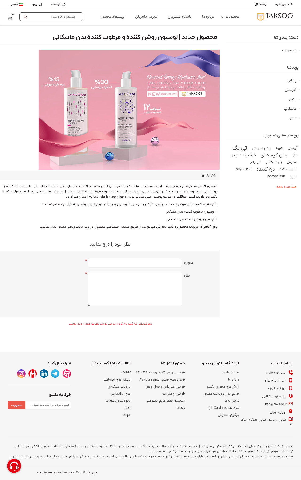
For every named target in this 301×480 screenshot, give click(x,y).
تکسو (292, 99)
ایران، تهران (278, 412)
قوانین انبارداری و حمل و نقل (165, 387)
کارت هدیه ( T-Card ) (223, 408)
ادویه (279, 148)
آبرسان (292, 148)
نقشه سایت (230, 372)
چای (294, 155)
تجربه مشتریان (146, 16)
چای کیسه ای (274, 155)
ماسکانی (290, 108)
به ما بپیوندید (284, 4)
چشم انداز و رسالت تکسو (221, 394)
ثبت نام (55, 4)
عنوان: (188, 263)
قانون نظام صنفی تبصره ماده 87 (162, 379)
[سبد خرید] (11, 16)
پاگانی (291, 80)
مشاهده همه (286, 187)
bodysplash (276, 176)
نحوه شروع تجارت (118, 401)
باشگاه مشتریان (179, 16)
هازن (292, 118)
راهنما (263, 4)
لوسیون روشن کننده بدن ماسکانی (190, 219)
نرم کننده (265, 169)
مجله (127, 415)
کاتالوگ (126, 372)
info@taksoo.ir (276, 404)
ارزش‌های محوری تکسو (223, 387)
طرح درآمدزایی (121, 394)
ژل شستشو (274, 162)
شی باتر (255, 162)
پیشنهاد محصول (112, 16)
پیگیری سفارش (228, 415)
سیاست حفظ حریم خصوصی (165, 401)
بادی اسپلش (261, 148)
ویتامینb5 (244, 169)
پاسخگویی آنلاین (274, 396)
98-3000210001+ (275, 381)
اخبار (127, 408)
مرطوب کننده (288, 169)
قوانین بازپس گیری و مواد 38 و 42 (160, 372)
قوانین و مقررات (173, 394)
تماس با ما (232, 401)
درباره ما (208, 16)
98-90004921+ (276, 389)
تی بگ (239, 148)
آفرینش (290, 89)
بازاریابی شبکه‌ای (119, 387)
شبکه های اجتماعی (117, 379)
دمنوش (292, 162)
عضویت (16, 405)
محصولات (232, 16)
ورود (35, 4)
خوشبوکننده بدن (243, 155)
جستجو (26, 16)
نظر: (187, 276)
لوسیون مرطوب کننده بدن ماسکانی (190, 212)
